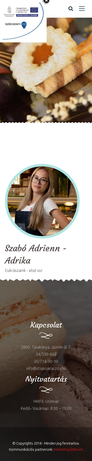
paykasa (40, 133)
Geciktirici (33, 126)
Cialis (46, 126)
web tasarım (62, 126)
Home (11, 83)
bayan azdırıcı (12, 126)
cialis (18, 294)
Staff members (39, 83)
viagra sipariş (60, 133)
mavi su (6, 294)
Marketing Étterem (68, 449)
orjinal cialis (22, 133)
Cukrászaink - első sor (24, 270)
